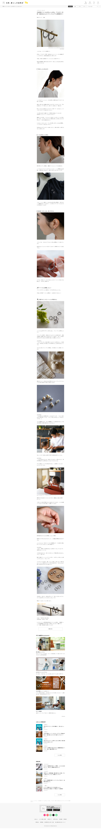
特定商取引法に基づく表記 (49, 822)
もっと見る (60, 755)
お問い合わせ (55, 819)
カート (94, 3)
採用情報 (41, 822)
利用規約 (65, 819)
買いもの (86, 3)
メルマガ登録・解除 (42, 819)
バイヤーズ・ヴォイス (41, 10)
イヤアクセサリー (47, 55)
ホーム (32, 800)
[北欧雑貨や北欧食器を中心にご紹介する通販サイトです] (15, 2)
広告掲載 (60, 819)
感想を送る (50, 628)
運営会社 (37, 822)
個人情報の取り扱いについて (60, 822)
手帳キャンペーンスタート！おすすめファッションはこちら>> (12, 6)
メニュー (98, 3)
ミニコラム (35, 800)
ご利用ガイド (49, 819)
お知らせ (36, 819)
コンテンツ (89, 3)
